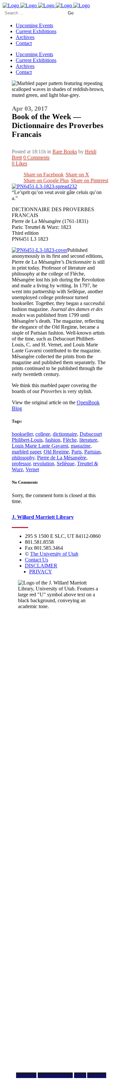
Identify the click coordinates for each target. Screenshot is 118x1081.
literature (88, 440)
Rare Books (64, 151)
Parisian (92, 451)
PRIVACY (40, 571)
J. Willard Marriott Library (43, 517)
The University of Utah (54, 554)
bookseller (22, 434)
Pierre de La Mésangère (61, 457)
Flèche (70, 440)
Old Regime (56, 451)
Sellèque (65, 463)
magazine (80, 446)
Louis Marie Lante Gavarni (40, 446)
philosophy (23, 457)
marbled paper (26, 451)
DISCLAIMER (41, 565)
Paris (76, 451)
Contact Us (36, 560)
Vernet (32, 469)
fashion (52, 440)
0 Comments (36, 157)
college (42, 434)
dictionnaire (65, 434)
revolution (43, 463)
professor (21, 463)
